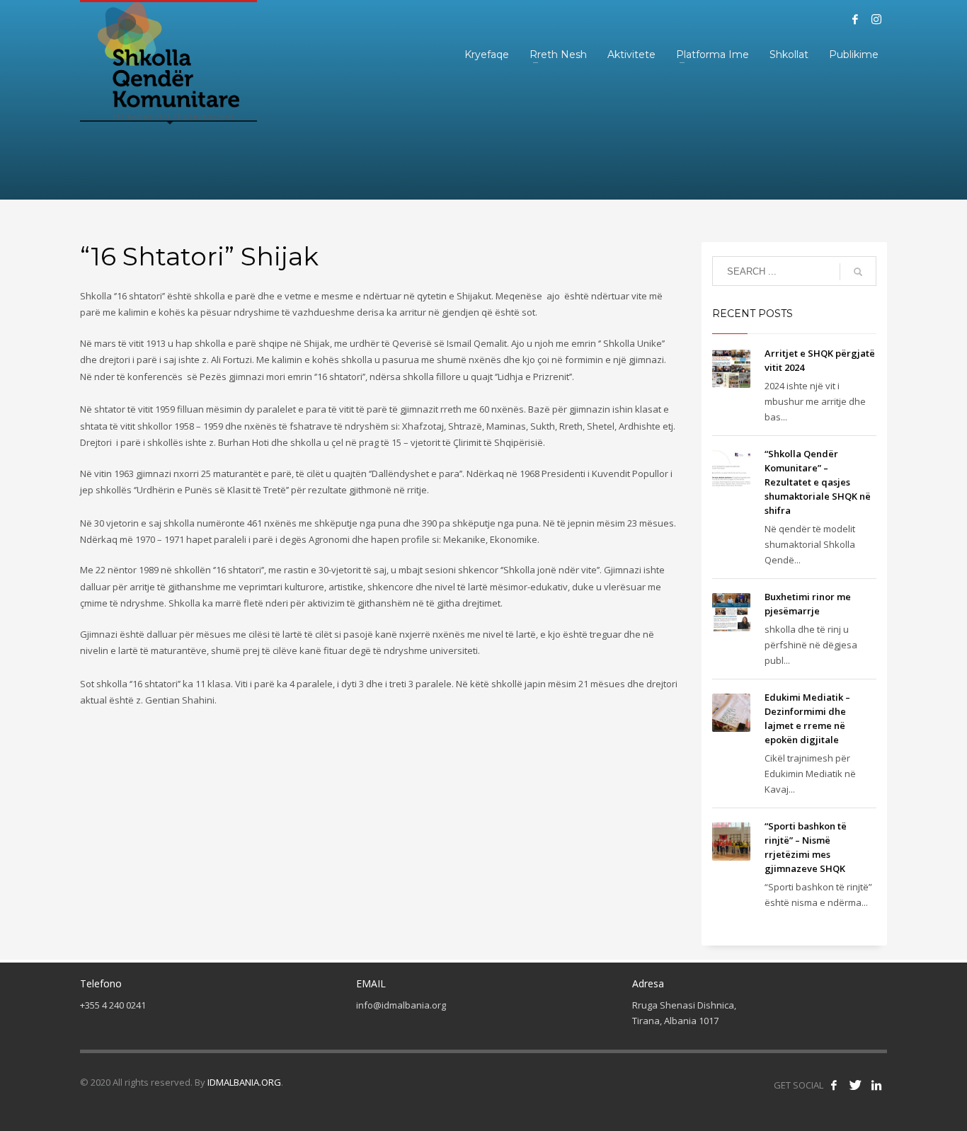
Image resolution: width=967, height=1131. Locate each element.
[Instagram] (876, 19)
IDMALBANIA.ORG (244, 1082)
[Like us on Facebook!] (834, 1085)
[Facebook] (855, 19)
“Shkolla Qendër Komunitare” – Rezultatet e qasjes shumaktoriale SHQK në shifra (818, 482)
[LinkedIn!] (876, 1085)
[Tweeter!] (855, 1085)
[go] (858, 272)
